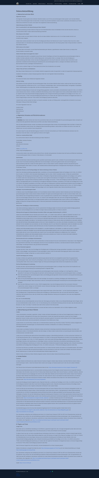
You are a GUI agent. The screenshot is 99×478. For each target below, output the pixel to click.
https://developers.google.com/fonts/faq (50, 448)
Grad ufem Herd (28, 3)
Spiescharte (35, 3)
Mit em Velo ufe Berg (58, 3)
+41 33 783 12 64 (23, 148)
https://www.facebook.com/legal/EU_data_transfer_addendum (30, 409)
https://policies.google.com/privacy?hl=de (25, 450)
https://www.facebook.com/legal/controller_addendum (36, 397)
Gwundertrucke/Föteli (72, 3)
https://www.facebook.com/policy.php (25, 411)
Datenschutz (18, 474)
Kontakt (79, 3)
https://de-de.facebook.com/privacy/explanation (35, 379)
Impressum (18, 475)
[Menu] (82, 3)
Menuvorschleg (49, 3)
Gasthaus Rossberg (41, 3)
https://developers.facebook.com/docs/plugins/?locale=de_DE (63, 367)
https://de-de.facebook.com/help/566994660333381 (57, 409)
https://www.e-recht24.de (25, 462)
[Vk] (52, 471)
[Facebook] (50, 471)
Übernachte (65, 3)
